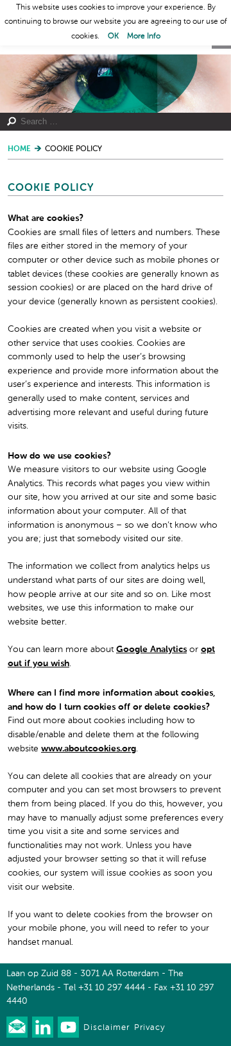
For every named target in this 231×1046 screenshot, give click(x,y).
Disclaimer (106, 1028)
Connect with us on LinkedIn (42, 1027)
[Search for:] (111, 121)
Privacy (149, 1028)
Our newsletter (17, 1027)
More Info (143, 36)
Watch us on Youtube (68, 1027)
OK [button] (113, 36)
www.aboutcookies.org (88, 748)
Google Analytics (151, 649)
